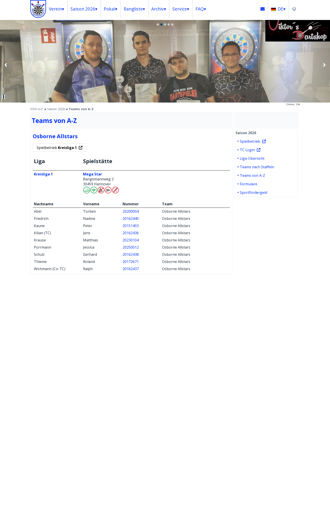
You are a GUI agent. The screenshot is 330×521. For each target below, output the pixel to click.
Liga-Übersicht (252, 158)
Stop (3, 96)
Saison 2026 (56, 109)
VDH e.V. (36, 109)
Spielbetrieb (57, 147)
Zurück (5, 64)
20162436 (131, 232)
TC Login (247, 149)
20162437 (131, 268)
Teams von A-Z (81, 109)
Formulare (248, 184)
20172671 (131, 261)
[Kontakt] (262, 9)
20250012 (131, 247)
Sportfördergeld (253, 192)
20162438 (131, 254)
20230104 (131, 240)
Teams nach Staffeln (257, 166)
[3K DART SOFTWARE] (297, 40)
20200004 (131, 211)
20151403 (131, 225)
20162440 (131, 218)
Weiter (324, 64)
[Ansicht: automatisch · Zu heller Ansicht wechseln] (294, 9)
